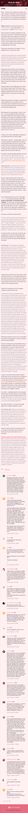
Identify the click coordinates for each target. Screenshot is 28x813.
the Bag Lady (10, 475)
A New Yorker (10, 612)
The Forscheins (10, 636)
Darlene (8, 537)
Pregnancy (7, 469)
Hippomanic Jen (11, 682)
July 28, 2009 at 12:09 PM (13, 564)
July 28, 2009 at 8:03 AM (12, 494)
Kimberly (9, 498)
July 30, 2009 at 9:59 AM (12, 712)
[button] (26, 9)
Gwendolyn (9, 701)
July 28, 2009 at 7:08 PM (12, 598)
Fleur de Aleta (13, 2)
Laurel (8, 789)
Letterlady (9, 651)
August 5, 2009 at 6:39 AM (13, 797)
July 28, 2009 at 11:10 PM (13, 631)
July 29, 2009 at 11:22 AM (13, 678)
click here (3, 198)
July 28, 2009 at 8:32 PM (12, 608)
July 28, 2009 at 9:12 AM (12, 533)
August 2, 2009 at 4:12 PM (13, 775)
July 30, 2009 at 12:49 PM (13, 755)
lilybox (8, 586)
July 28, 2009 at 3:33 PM (12, 582)
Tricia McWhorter (11, 569)
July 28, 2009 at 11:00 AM (13, 543)
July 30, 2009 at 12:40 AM (13, 697)
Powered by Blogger (15, 807)
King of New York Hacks (12, 602)
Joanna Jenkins (10, 779)
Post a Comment (7, 801)
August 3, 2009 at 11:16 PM (13, 785)
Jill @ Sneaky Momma (12, 759)
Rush (8, 627)
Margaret (9, 716)
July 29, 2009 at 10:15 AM (13, 646)
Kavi (8, 547)
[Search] (26, 3)
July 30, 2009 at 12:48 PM (13, 744)
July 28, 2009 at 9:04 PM (12, 623)
